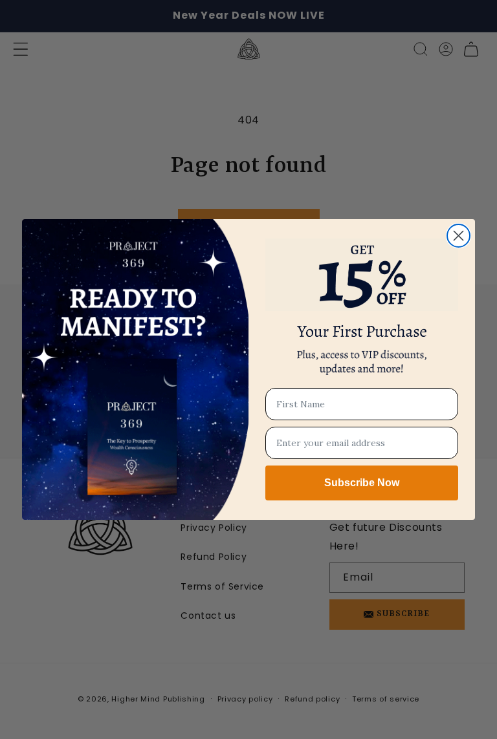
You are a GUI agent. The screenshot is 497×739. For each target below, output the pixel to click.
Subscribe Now (361, 482)
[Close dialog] (458, 235)
